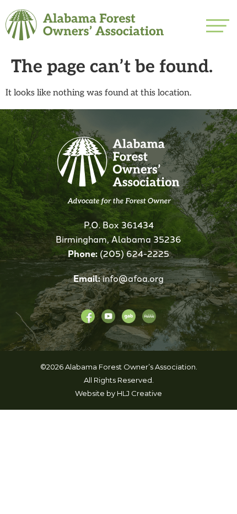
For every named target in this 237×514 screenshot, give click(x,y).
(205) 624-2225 (134, 253)
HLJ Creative (139, 393)
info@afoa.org (133, 278)
